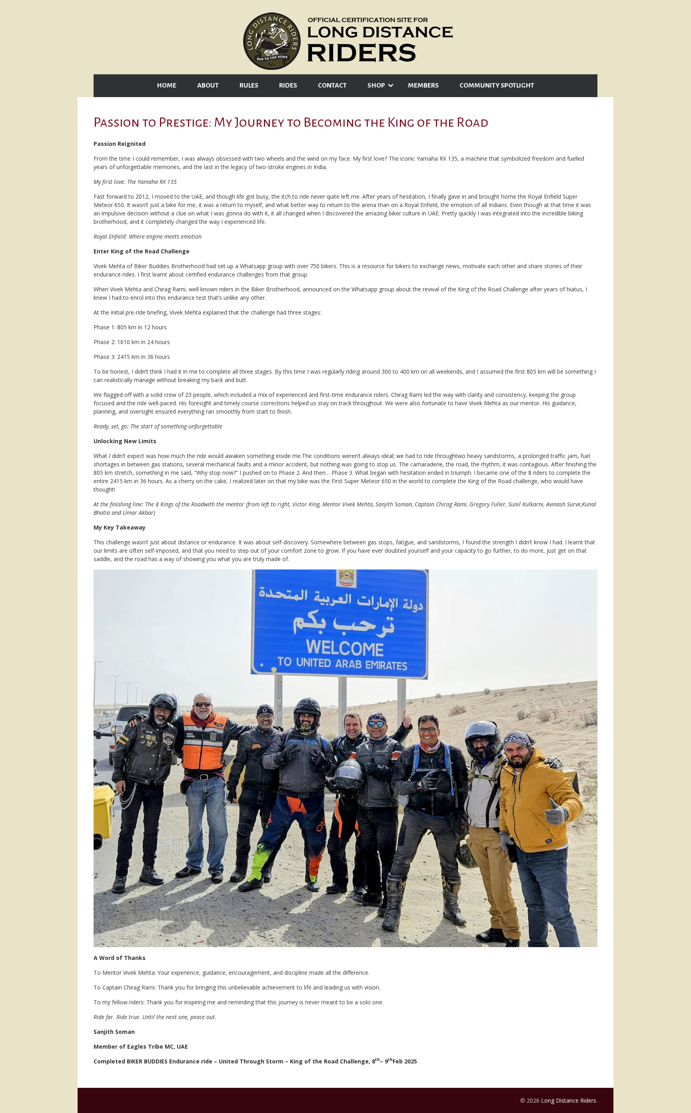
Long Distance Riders (568, 1100)
